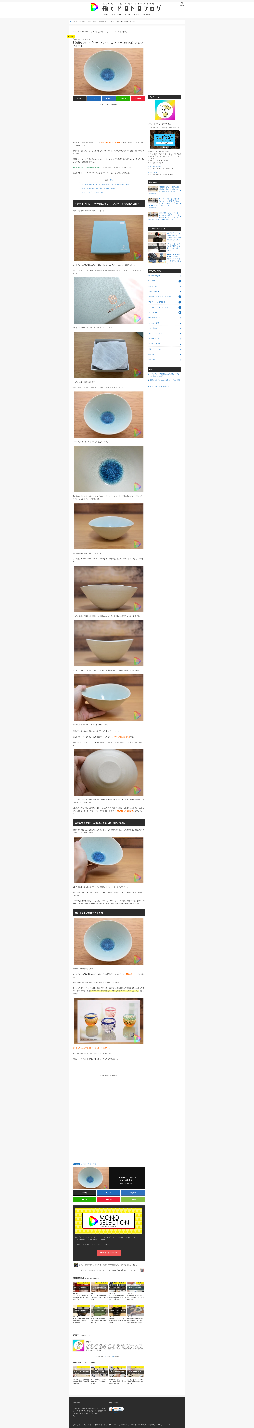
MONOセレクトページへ (109, 1253)
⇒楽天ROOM (152, 172)
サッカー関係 (154, 318)
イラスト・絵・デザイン (158, 307)
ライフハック (154, 344)
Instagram (117, 1356)
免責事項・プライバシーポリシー (104, 1425)
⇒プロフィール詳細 (154, 166)
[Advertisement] (109, 119)
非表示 (110, 180)
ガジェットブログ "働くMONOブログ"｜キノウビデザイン (141, 1425)
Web (151, 281)
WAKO (88, 1342)
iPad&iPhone (154, 276)
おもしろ (152, 286)
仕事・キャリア (154, 349)
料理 (95, 1164)
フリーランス (154, 338)
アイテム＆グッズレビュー (159, 296)
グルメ (152, 312)
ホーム (106, 15)
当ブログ (136, 15)
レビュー (127, 15)
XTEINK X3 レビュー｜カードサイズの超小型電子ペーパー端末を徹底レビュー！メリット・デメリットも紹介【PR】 (163, 216)
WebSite (100, 1356)
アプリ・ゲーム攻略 (156, 302)
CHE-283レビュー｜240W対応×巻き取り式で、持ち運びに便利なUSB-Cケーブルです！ (164, 190)
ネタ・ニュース (155, 333)
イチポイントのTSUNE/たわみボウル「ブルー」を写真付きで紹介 (104, 184)
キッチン (77, 1164)
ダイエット (153, 323)
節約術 (152, 359)
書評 (151, 354)
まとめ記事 (153, 291)
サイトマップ (87, 1425)
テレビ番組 (153, 328)
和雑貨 (84, 1164)
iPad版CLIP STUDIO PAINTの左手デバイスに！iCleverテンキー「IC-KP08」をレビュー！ (174, 259)
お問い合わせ (146, 15)
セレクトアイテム (116, 15)
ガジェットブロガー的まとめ (91, 192)
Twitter (108, 1356)
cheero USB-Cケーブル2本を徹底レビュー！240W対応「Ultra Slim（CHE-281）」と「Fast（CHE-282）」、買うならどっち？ (163, 203)
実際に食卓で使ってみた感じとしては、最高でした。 (99, 188)
